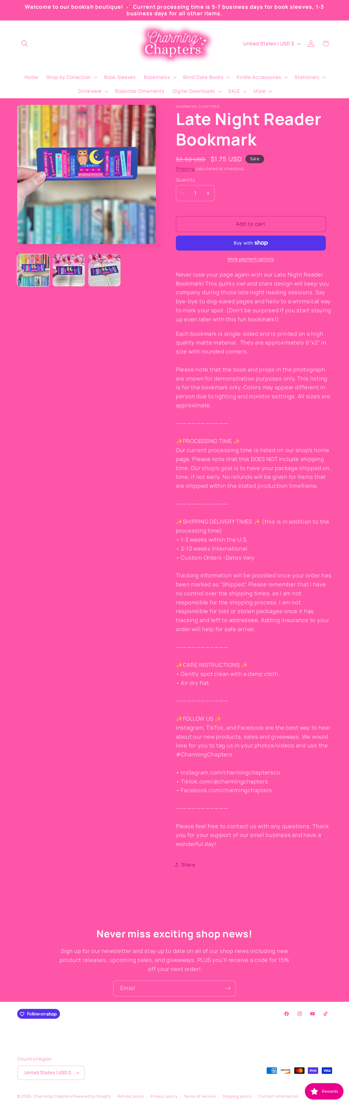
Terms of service (200, 1096)
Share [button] (188, 865)
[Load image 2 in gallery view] (69, 270)
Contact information (278, 1096)
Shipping (185, 168)
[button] (24, 43)
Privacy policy (164, 1096)
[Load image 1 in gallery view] (33, 270)
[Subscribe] (228, 988)
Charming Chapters (53, 1096)
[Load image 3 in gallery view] (104, 270)
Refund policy (131, 1096)
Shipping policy (237, 1096)
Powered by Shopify (92, 1096)
